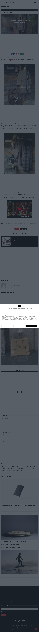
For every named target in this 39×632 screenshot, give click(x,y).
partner (7, 309)
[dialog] (19, 316)
